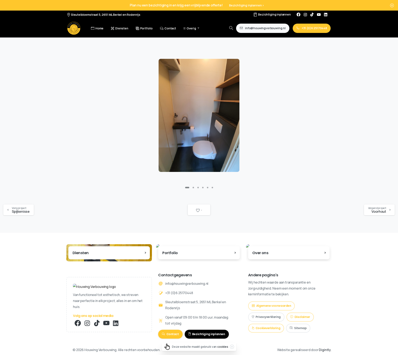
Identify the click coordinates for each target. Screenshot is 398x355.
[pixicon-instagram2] (87, 323)
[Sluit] (392, 5)
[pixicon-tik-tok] (97, 323)
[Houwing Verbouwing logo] (94, 287)
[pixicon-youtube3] (106, 323)
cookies (222, 347)
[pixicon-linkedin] (115, 323)
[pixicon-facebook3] (78, 323)
